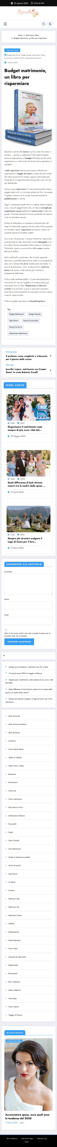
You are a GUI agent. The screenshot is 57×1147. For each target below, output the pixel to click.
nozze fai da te (19, 58)
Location (11, 890)
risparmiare (21, 189)
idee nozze (36, 55)
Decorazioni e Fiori (15, 807)
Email (6, 615)
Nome (6, 599)
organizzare (26, 229)
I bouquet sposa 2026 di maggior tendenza (25, 673)
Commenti (8, 571)
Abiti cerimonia (14, 716)
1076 (22, 534)
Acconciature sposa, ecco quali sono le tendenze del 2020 (27, 1116)
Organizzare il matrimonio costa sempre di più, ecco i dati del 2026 (25, 428)
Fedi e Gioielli (13, 840)
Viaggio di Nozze (15, 1015)
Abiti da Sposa (14, 732)
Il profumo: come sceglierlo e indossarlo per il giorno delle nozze (26, 358)
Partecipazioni (13, 932)
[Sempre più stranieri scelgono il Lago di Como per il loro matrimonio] (28, 519)
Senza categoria (14, 990)
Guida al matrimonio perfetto (19, 857)
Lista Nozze (12, 874)
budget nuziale (26, 55)
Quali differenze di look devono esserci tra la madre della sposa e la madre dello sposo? (26, 484)
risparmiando (36, 211)
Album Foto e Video (16, 765)
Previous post (11, 352)
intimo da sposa (14, 865)
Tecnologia (12, 998)
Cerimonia (12, 790)
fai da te (24, 263)
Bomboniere (13, 782)
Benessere (12, 774)
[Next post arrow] (50, 370)
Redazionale (13, 965)
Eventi (10, 832)
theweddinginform (37, 301)
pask (13, 423)
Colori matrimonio (15, 799)
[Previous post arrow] (50, 356)
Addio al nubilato (15, 757)
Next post (10, 365)
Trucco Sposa (13, 1006)
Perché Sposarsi (14, 940)
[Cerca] (44, 24)
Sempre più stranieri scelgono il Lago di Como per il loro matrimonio (25, 540)
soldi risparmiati (12, 170)
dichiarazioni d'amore (16, 815)
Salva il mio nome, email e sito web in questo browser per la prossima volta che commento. (27, 634)
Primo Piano (13, 948)
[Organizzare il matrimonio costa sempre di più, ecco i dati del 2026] (28, 407)
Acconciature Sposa (16, 749)
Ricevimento (12, 973)
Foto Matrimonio (14, 849)
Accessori (12, 741)
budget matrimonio (13, 55)
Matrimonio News (12, 50)
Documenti (12, 824)
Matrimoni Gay (13, 898)
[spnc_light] (50, 24)
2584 (22, 478)
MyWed (11, 923)
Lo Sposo (12, 882)
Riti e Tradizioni (14, 982)
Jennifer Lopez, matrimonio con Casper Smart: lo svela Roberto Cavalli (26, 371)
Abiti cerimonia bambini (17, 724)
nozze (39, 248)
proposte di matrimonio (17, 957)
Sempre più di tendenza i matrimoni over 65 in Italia (28, 667)
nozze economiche (30, 320)
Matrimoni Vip (13, 907)
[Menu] (5, 24)
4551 (22, 423)
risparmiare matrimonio (33, 58)
